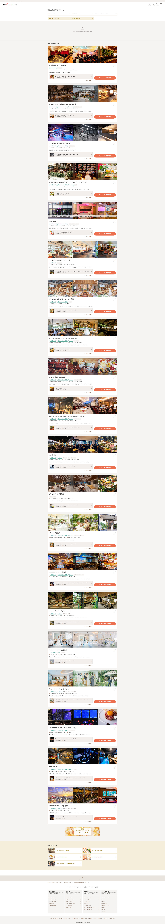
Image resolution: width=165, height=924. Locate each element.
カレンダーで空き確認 (106, 77)
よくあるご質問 (111, 918)
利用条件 (61, 918)
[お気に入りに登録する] (114, 65)
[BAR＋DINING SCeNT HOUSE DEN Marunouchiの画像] (82, 327)
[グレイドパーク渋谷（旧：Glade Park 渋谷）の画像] (82, 288)
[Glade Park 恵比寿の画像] (82, 522)
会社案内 (52, 918)
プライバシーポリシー (67, 918)
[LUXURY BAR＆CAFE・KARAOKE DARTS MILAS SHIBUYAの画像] (82, 405)
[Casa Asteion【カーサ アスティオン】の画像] (82, 600)
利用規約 (56, 918)
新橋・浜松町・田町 (83, 882)
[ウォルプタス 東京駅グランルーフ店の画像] (82, 249)
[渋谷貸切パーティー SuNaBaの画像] (82, 54)
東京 (78, 882)
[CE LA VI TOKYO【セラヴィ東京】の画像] (82, 795)
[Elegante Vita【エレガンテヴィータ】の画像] (82, 678)
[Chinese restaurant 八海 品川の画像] (82, 639)
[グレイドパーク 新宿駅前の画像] (82, 483)
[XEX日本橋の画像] (82, 444)
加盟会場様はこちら (83, 918)
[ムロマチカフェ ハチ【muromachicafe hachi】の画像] (82, 93)
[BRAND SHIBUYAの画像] (82, 756)
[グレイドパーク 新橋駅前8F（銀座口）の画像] (82, 132)
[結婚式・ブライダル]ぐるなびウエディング (55, 882)
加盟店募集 (90, 918)
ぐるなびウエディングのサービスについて (100, 918)
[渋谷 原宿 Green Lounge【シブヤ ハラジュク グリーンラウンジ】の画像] (82, 171)
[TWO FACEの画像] (82, 210)
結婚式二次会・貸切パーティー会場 (70, 882)
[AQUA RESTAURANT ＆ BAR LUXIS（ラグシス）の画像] (82, 717)
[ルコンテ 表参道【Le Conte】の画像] (82, 366)
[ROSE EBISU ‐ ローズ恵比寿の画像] (82, 561)
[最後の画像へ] (115, 54)
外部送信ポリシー (75, 918)
